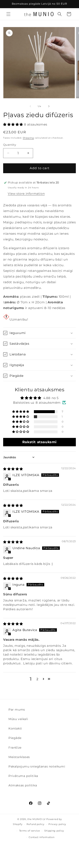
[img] (13, 469)
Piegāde (14, 738)
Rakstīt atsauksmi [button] (39, 442)
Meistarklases (19, 757)
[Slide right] (49, 106)
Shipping (28, 137)
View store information (26, 193)
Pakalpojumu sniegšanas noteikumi (36, 766)
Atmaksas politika (22, 785)
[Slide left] (30, 106)
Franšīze (14, 747)
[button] (8, 14)
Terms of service (29, 830)
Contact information (41, 837)
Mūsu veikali (18, 719)
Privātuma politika (23, 776)
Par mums (16, 709)
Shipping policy (54, 830)
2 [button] (37, 679)
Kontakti (15, 728)
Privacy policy (57, 824)
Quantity (9, 144)
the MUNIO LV (36, 819)
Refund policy (35, 824)
